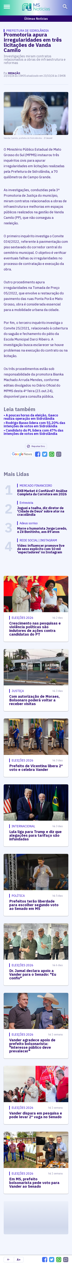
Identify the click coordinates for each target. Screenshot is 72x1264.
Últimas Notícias (36, 18)
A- (8, 1259)
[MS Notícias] (36, 7)
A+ (18, 1259)
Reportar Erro (38, 446)
